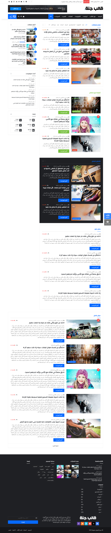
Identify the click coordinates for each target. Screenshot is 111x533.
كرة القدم (98, 502)
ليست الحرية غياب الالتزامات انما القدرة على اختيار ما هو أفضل (18, 61)
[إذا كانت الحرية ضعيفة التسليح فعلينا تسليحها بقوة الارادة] (31, 54)
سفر (100, 512)
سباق (39, 472)
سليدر (52, 474)
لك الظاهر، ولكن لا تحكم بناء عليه (57, 70)
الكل (86, 24)
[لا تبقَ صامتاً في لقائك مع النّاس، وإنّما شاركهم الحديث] (31, 47)
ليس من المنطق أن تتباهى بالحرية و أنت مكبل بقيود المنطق (56, 169)
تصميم (52, 469)
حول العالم (93, 16)
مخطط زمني (50, 477)
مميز (41, 477)
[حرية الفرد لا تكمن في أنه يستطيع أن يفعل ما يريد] (75, 476)
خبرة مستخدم (50, 472)
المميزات (57, 16)
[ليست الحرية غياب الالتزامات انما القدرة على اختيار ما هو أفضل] (31, 61)
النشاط (25, 530)
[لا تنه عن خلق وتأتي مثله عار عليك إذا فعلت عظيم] (31, 32)
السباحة (61, 24)
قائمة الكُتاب (19, 530)
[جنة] (94, 9)
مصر (45, 477)
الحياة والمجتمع (72, 24)
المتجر (64, 16)
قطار (39, 474)
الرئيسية (100, 16)
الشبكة (70, 16)
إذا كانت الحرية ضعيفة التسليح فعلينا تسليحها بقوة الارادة (55, 139)
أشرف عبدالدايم (65, 49)
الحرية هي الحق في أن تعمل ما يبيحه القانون (56, 52)
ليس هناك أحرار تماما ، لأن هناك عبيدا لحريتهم (56, 189)
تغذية (58, 24)
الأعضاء (14, 530)
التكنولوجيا (78, 16)
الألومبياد (41, 466)
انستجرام (35, 466)
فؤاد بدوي (66, 29)
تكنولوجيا (42, 469)
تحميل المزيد (55, 445)
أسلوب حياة (47, 466)
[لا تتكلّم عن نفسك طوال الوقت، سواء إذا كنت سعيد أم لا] (31, 39)
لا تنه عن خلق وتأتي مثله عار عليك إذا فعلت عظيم (83, 236)
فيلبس (43, 474)
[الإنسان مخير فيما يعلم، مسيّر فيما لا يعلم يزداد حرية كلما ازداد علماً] (60, 472)
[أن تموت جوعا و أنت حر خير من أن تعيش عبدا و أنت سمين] (67, 476)
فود (48, 474)
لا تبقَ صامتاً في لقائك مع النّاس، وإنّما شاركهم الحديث (70, 1)
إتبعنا (28, 461)
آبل (52, 466)
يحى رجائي (66, 68)
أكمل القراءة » (63, 44)
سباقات (99, 499)
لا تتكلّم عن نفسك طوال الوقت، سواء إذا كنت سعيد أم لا (55, 101)
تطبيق (47, 469)
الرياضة (85, 16)
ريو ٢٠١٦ (44, 472)
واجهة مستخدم (50, 480)
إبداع (83, 24)
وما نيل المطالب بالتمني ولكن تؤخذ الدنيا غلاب (56, 33)
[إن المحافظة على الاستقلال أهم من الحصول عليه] (60, 476)
